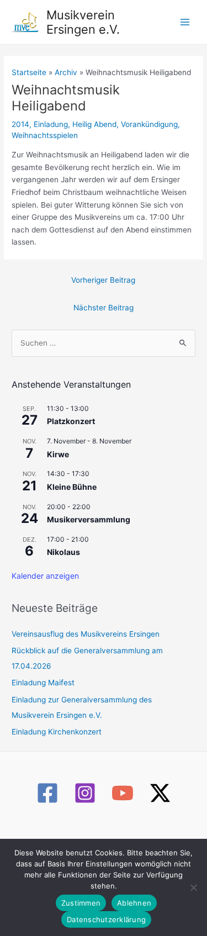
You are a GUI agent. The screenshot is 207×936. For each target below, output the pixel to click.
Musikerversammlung (88, 519)
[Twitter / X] (160, 793)
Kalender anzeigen (45, 575)
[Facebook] (47, 793)
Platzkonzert (71, 421)
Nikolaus (63, 552)
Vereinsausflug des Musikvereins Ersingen (86, 634)
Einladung (51, 124)
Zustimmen (80, 902)
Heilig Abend (94, 124)
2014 (20, 124)
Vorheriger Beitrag (103, 280)
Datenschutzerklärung (106, 919)
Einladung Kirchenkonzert (57, 731)
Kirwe (58, 454)
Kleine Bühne (72, 486)
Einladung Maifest (43, 682)
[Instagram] (85, 793)
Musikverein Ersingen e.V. (83, 22)
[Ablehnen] (193, 887)
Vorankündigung (149, 124)
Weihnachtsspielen (45, 135)
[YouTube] (123, 793)
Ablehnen (134, 902)
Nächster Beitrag (103, 307)
